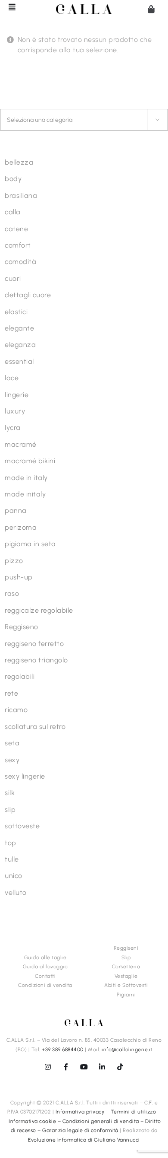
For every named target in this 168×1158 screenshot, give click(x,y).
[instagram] (48, 1067)
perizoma (21, 527)
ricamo (16, 710)
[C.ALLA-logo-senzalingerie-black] (84, 7)
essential (19, 361)
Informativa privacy (80, 1112)
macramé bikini (30, 461)
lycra (13, 427)
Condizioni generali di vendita (100, 1121)
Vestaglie (126, 976)
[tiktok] (120, 1067)
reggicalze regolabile (39, 610)
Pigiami (126, 995)
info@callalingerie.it (127, 1050)
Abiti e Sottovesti (126, 985)
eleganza (20, 344)
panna (16, 510)
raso (12, 593)
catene (16, 229)
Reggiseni (126, 948)
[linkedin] (102, 1067)
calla (13, 212)
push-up (19, 577)
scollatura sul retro (35, 726)
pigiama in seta (30, 544)
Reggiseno (21, 627)
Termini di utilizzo (133, 1112)
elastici (16, 312)
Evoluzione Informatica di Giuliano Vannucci (84, 1140)
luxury (15, 411)
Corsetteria (126, 967)
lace (12, 378)
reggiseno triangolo (36, 660)
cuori (13, 278)
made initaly (25, 494)
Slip (126, 957)
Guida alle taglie (45, 957)
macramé (21, 444)
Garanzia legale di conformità (80, 1130)
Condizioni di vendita (45, 985)
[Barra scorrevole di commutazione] (8, 7)
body (13, 179)
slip (10, 809)
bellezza (19, 162)
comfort (18, 245)
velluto (16, 892)
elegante (19, 328)
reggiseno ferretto (34, 643)
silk (10, 793)
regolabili (19, 676)
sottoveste (22, 826)
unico (13, 876)
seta (12, 743)
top (10, 843)
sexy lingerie (25, 776)
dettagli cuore (28, 295)
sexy (12, 760)
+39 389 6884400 (63, 1050)
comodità (20, 262)
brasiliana (21, 195)
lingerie (16, 395)
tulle (12, 859)
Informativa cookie (32, 1121)
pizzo (14, 561)
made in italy (26, 478)
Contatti (45, 976)
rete (11, 693)
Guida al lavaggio (45, 967)
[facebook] (66, 1067)
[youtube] (84, 1067)
